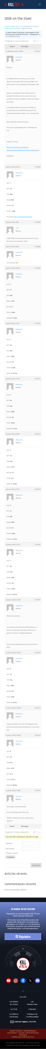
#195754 (37, 653)
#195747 (37, 600)
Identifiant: (9, 843)
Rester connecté (13, 853)
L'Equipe (32, 1009)
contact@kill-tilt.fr (25, 1022)
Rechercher (36, 865)
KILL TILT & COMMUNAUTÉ (24, 26)
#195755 (37, 708)
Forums (12, 26)
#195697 (37, 268)
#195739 (37, 489)
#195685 (37, 167)
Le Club (13, 1009)
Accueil (7, 26)
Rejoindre (24, 936)
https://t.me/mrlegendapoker (23, 217)
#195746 (37, 544)
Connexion (10, 857)
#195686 (37, 222)
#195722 (37, 434)
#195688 (37, 247)
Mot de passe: (10, 849)
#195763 (37, 735)
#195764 (37, 791)
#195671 (37, 51)
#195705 (37, 323)
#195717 (37, 379)
